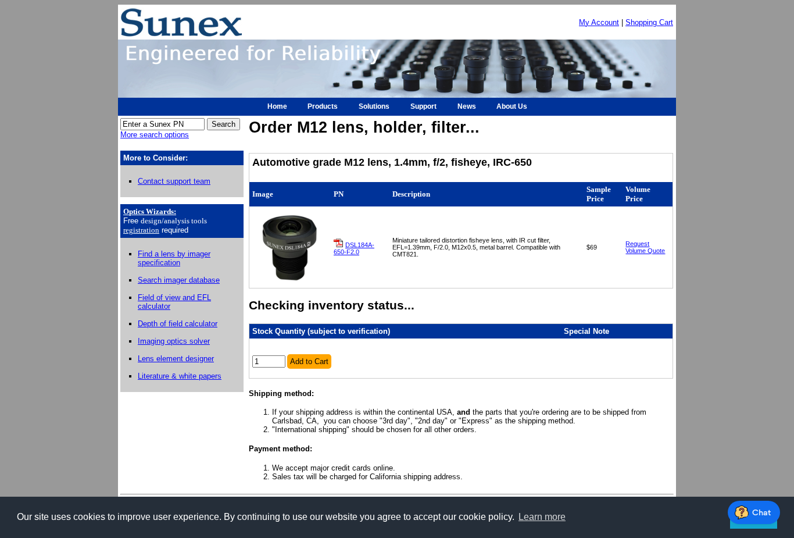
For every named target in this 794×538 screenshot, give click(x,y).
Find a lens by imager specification (174, 258)
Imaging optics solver (174, 341)
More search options (154, 134)
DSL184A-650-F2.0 (354, 248)
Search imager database (179, 280)
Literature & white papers (179, 376)
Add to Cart (309, 361)
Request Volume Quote (645, 247)
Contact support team (174, 181)
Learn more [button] (542, 517)
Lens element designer (176, 358)
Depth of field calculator (177, 323)
